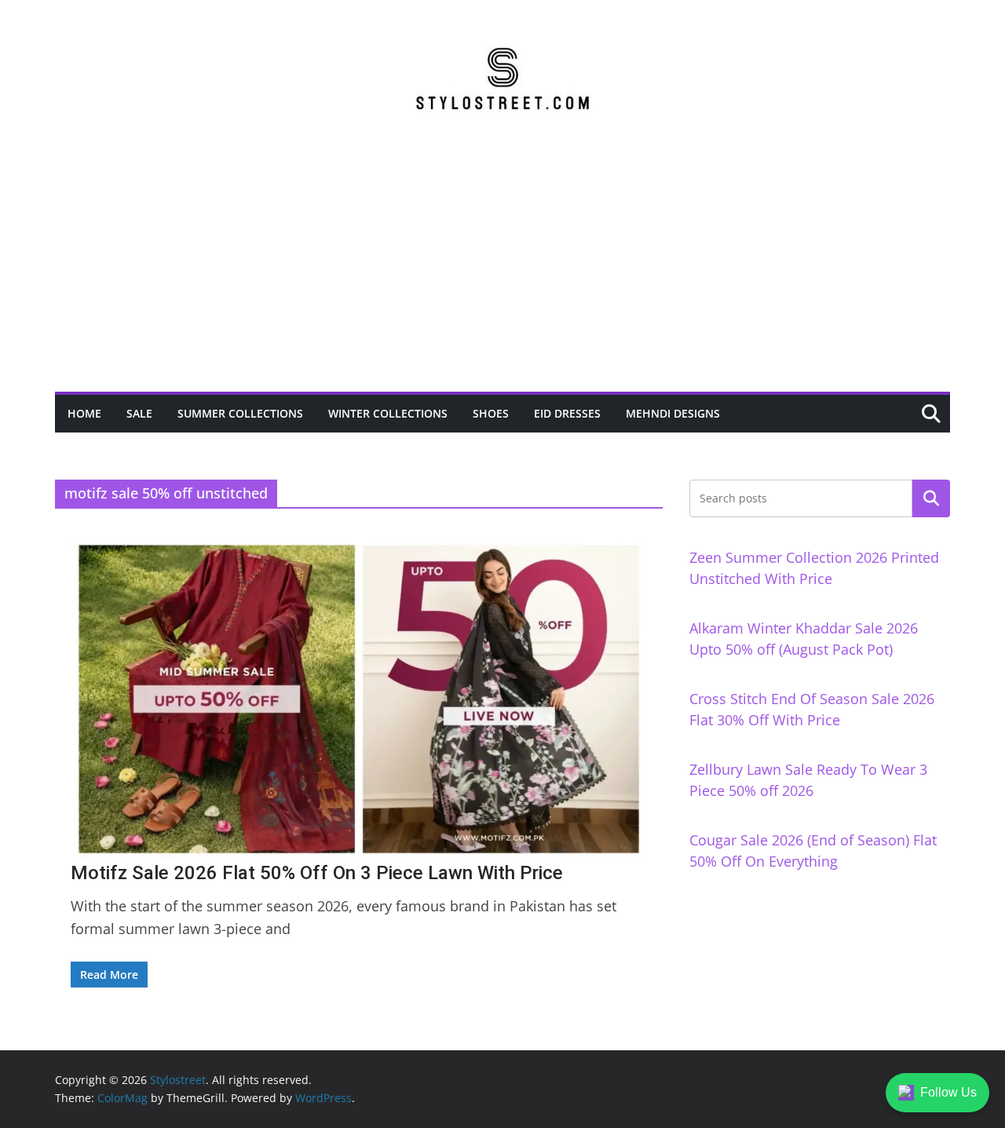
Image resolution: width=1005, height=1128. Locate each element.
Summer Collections (240, 413)
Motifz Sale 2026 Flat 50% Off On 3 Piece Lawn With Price (317, 873)
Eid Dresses (567, 413)
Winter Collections (388, 413)
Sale (139, 413)
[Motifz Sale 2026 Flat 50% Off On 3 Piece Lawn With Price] (359, 699)
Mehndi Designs (673, 413)
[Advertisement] (502, 274)
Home (84, 413)
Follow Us (948, 1092)
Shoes (491, 413)
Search (931, 498)
